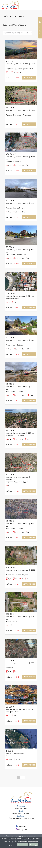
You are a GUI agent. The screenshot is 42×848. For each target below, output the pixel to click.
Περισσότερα (22, 845)
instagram (22, 829)
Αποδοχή (33, 845)
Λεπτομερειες (29, 78)
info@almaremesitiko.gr (21, 813)
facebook (22, 826)
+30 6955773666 (21, 808)
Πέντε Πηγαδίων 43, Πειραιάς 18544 (21, 818)
